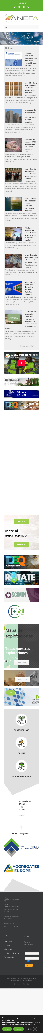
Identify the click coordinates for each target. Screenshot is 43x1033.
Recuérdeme (32, 961)
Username (29, 951)
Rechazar (19, 1029)
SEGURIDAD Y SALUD (21, 776)
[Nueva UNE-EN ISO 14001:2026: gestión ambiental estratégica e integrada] (13, 204)
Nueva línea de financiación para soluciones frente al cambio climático (31, 174)
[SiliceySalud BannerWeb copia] (21, 390)
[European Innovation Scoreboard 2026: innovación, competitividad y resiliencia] (13, 59)
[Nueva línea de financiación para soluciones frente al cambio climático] (13, 175)
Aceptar (7, 1029)
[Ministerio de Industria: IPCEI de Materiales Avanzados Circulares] (13, 145)
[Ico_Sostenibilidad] (21, 714)
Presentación (8, 941)
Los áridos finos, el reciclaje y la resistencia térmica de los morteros (31, 88)
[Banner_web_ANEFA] (21, 589)
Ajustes (29, 1029)
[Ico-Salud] (21, 761)
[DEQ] (21, 555)
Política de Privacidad (11, 953)
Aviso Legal (8, 949)
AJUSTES (31, 1024)
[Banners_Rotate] (21, 572)
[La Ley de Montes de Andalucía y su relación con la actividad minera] (13, 261)
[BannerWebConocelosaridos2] (21, 378)
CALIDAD (21, 753)
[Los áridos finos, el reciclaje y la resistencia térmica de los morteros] (13, 89)
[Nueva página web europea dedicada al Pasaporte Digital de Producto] (13, 288)
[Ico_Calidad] (21, 738)
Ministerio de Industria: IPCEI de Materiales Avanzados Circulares (30, 144)
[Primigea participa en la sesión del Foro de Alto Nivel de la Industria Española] (13, 234)
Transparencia (8, 957)
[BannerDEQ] (21, 402)
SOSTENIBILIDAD (21, 730)
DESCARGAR (35, 41)
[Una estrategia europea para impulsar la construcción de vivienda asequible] (13, 116)
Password (29, 956)
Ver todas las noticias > (27, 346)
